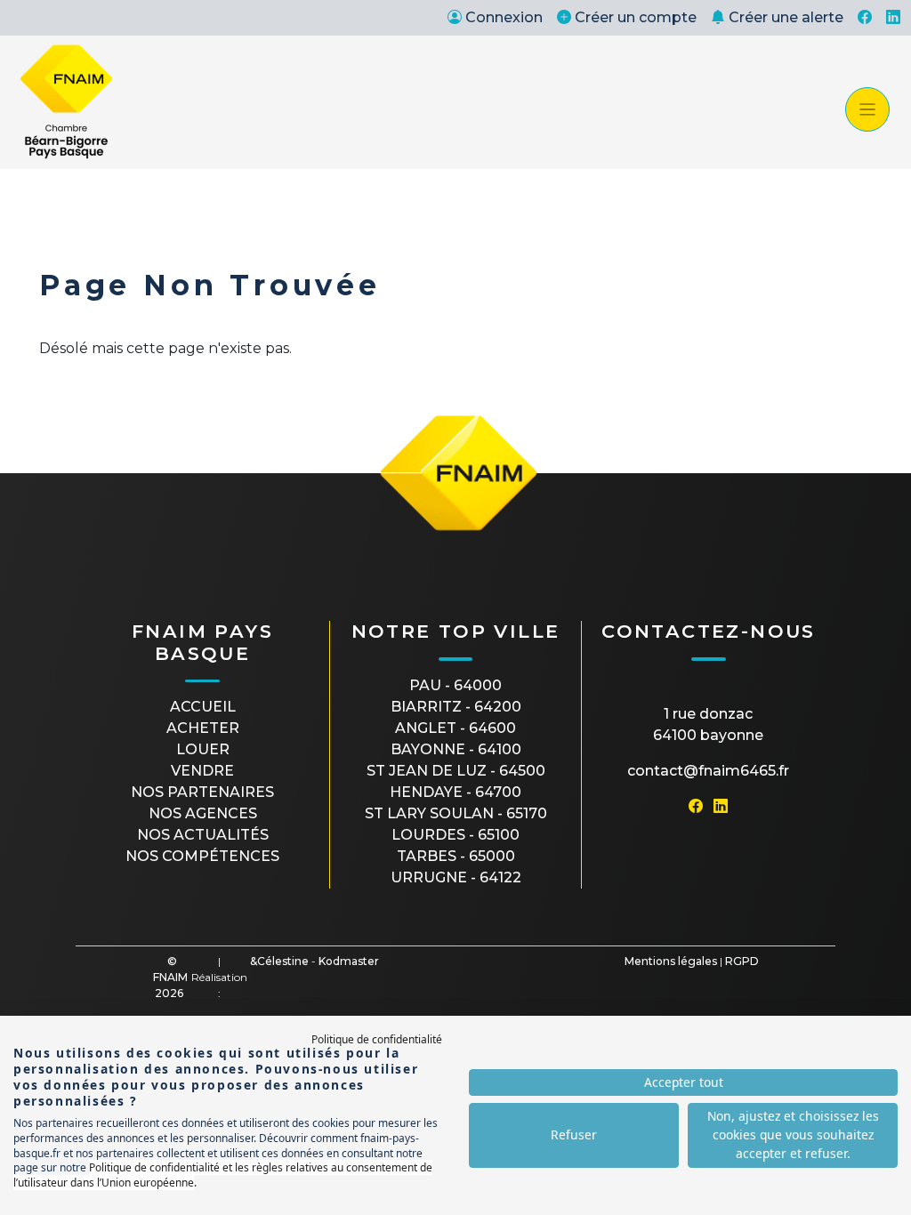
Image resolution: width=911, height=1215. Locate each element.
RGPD (742, 961)
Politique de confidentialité (376, 1039)
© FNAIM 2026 (170, 977)
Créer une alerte (786, 17)
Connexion (504, 17)
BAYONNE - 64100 (456, 749)
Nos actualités (203, 834)
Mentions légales (671, 961)
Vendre (202, 770)
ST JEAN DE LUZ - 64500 (456, 770)
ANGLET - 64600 (455, 728)
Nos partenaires (202, 792)
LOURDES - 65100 (455, 834)
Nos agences (203, 813)
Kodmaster (348, 961)
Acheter (202, 728)
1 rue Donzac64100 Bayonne (708, 724)
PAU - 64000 (455, 685)
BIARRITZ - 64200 (456, 706)
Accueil (203, 706)
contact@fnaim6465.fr (708, 770)
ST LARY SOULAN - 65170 (456, 813)
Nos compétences (202, 856)
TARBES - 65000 (456, 856)
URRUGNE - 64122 (456, 877)
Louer (203, 749)
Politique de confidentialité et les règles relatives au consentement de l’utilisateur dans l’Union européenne (222, 1175)
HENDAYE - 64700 (455, 792)
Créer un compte (636, 17)
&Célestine (279, 961)
